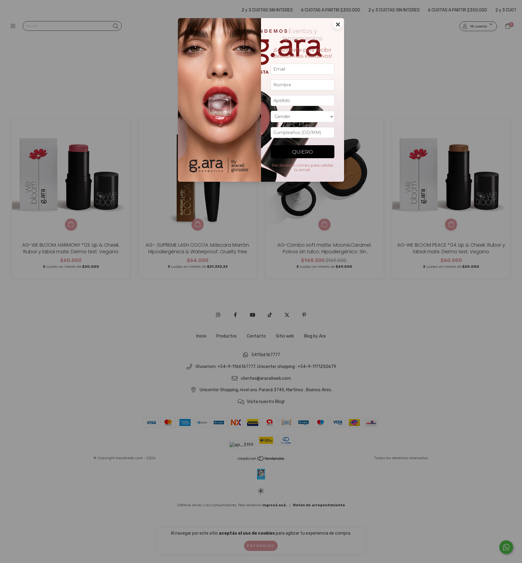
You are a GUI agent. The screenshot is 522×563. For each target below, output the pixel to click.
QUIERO (302, 152)
